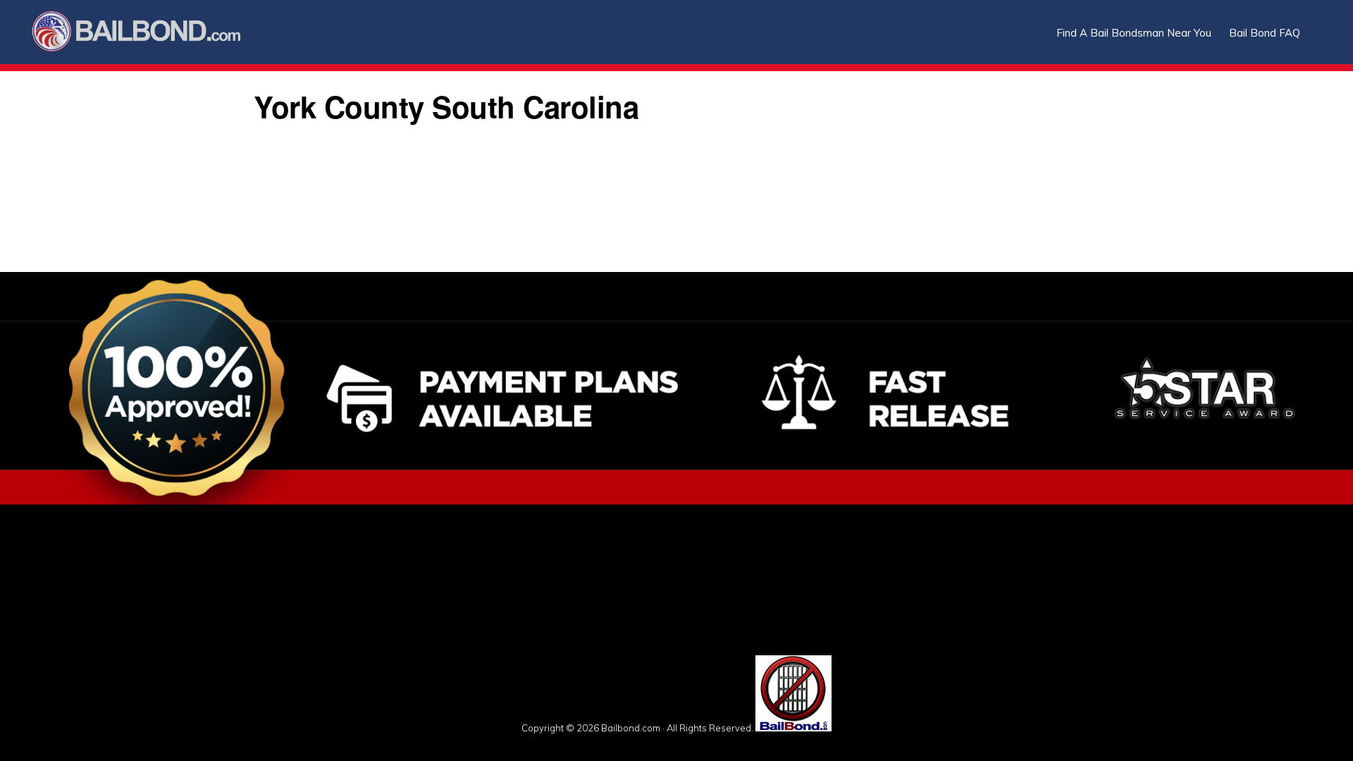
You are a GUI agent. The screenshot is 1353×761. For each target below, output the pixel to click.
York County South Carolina (446, 106)
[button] (1318, 22)
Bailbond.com (145, 33)
